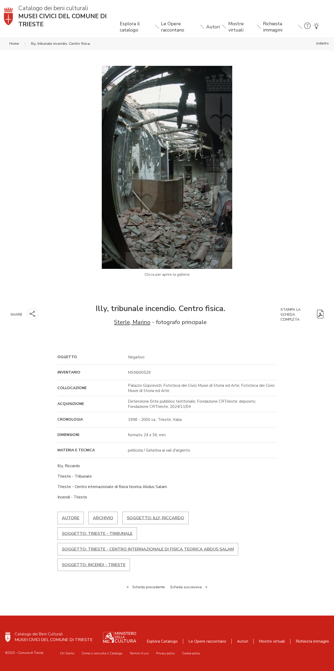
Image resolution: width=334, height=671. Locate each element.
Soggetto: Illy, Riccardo (155, 518)
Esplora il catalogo (130, 27)
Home (14, 43)
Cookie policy (191, 653)
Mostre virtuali (236, 27)
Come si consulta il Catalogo (102, 653)
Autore (70, 518)
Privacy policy (165, 653)
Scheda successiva (186, 587)
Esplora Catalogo (162, 641)
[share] (33, 314)
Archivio (103, 518)
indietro (322, 43)
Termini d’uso (139, 653)
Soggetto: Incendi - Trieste (94, 565)
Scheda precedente (148, 587)
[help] (307, 27)
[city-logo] (7, 637)
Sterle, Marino (132, 322)
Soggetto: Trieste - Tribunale (97, 533)
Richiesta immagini (272, 27)
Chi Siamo (67, 653)
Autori (213, 27)
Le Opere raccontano (172, 27)
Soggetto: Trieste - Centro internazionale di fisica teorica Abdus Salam (148, 549)
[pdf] (320, 314)
